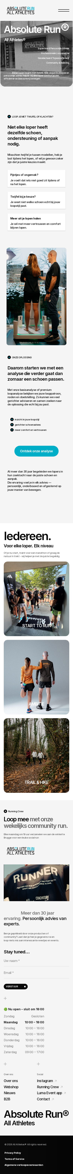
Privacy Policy (12, 1152)
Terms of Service (14, 1158)
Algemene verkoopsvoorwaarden (23, 1164)
